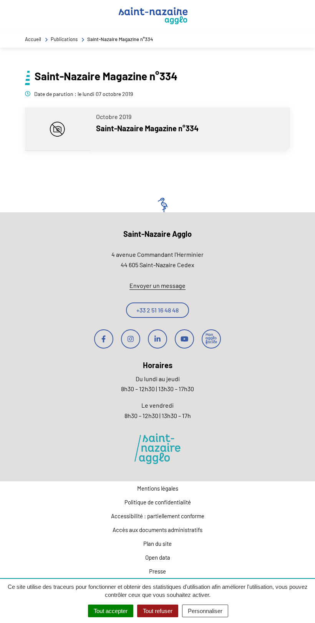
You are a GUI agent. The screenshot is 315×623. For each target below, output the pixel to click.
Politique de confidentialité (157, 502)
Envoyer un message (157, 285)
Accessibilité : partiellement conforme (157, 515)
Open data (157, 557)
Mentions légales (157, 488)
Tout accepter (111, 611)
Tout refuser (157, 611)
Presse (157, 571)
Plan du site (157, 543)
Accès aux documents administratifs (157, 529)
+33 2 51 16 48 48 (157, 310)
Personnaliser (205, 611)
